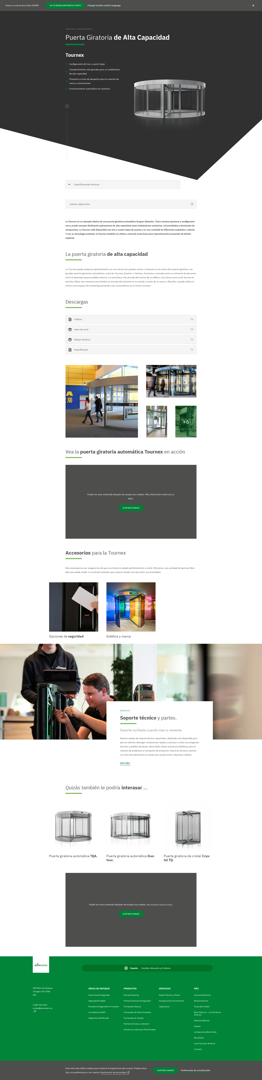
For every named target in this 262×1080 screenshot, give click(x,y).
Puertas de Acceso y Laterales (136, 1024)
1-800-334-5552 (40, 1005)
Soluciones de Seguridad (99, 995)
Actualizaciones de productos (171, 1001)
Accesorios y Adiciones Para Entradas (140, 1029)
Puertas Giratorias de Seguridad (137, 1001)
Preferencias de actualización (195, 1070)
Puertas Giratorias (84, 29)
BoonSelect (199, 1037)
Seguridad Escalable (97, 1001)
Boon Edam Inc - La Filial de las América (207, 1013)
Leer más (124, 763)
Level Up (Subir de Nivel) (204, 1043)
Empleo (197, 1026)
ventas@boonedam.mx (42, 1008)
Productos (70, 29)
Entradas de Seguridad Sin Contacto (103, 1006)
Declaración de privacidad (113, 1072)
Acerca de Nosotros (202, 995)
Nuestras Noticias (201, 1020)
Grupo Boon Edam (201, 1006)
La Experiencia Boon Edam (205, 1032)
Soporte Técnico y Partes (169, 995)
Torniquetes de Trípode (134, 1018)
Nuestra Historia (201, 1001)
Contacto (198, 1049)
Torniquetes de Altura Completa (137, 1012)
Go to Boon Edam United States (65, 5)
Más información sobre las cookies (160, 905)
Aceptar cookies (165, 1070)
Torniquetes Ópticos (132, 1006)
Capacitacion (164, 1006)
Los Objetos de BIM (96, 1012)
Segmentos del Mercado (98, 1018)
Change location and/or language (104, 5)
